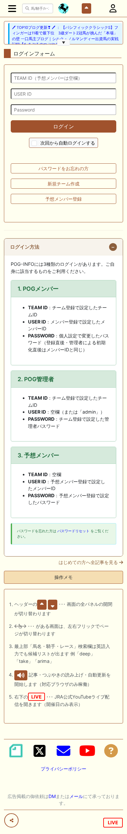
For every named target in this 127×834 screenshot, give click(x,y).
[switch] (34, 143)
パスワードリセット (73, 531)
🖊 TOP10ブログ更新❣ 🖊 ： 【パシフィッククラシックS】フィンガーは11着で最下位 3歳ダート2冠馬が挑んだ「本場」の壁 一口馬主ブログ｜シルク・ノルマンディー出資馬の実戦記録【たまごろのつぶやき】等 (65, 36)
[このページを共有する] (11, 820)
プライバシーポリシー (63, 768)
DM (52, 796)
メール (76, 796)
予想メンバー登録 (63, 199)
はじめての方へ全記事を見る (89, 562)
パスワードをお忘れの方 (63, 168)
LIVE (113, 822)
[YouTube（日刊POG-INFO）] (87, 750)
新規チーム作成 (63, 183)
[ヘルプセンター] (111, 751)
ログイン (63, 126)
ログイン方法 (24, 247)
